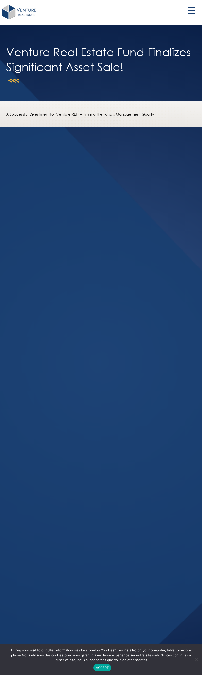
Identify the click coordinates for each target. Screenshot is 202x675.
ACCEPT (102, 668)
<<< (14, 84)
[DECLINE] (195, 659)
